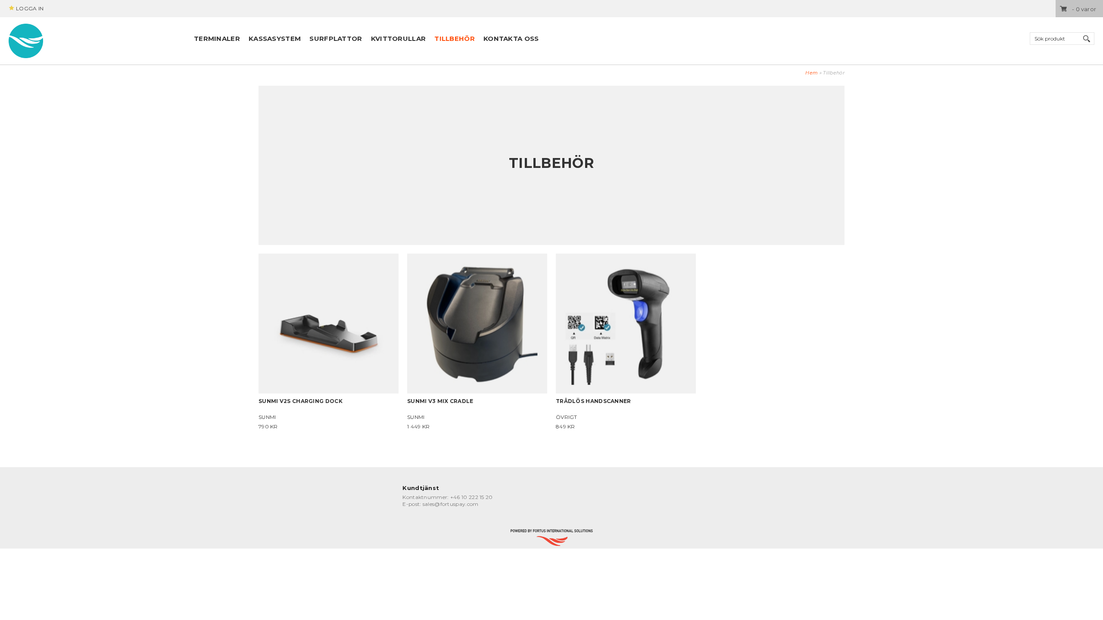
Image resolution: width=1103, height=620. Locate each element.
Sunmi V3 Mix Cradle (440, 401)
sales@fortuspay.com (451, 504)
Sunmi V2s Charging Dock (301, 401)
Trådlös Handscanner (593, 401)
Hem (811, 73)
